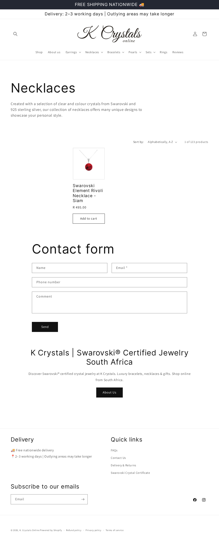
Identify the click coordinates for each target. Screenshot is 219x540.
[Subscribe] (82, 499)
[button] (15, 34)
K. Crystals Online (29, 530)
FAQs (114, 450)
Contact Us (118, 458)
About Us (109, 392)
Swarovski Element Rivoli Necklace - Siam (88, 193)
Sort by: (138, 142)
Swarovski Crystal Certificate (130, 473)
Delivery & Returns (123, 465)
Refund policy (73, 530)
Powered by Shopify (51, 530)
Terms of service (115, 530)
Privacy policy (93, 530)
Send (45, 327)
